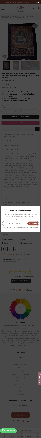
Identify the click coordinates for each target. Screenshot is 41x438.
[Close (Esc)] (38, 2)
